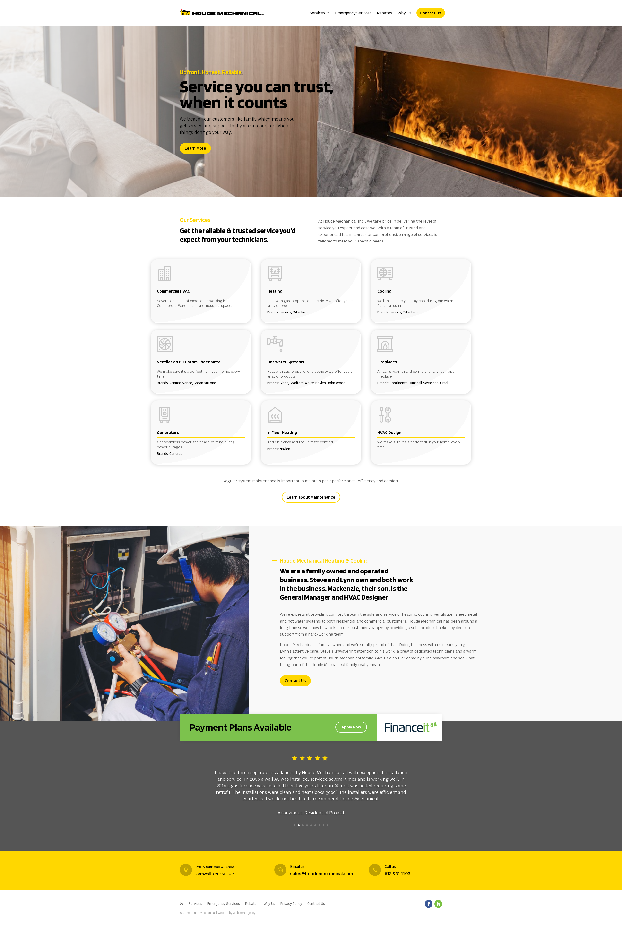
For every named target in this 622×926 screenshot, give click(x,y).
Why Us (404, 12)
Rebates (384, 12)
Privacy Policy (291, 904)
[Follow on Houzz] (438, 904)
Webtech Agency (244, 913)
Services (317, 12)
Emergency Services (353, 12)
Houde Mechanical (203, 913)
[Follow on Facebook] (428, 904)
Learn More (195, 148)
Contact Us (430, 12)
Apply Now (351, 726)
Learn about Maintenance (311, 497)
